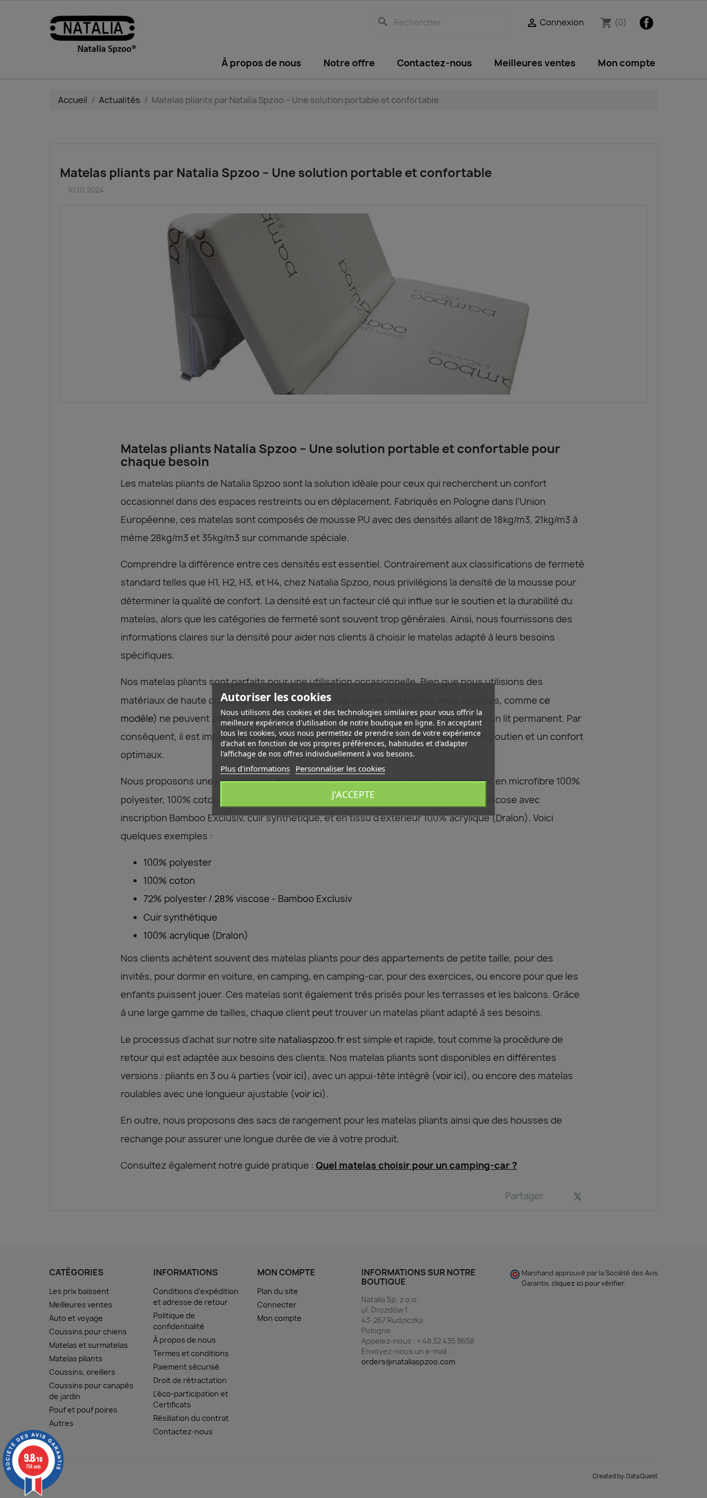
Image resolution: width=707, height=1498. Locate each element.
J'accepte (353, 794)
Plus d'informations (255, 768)
